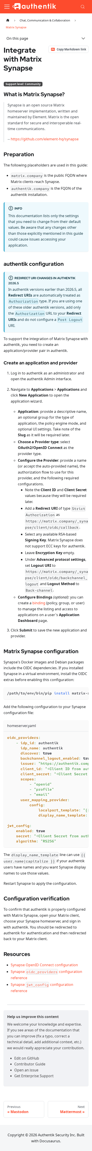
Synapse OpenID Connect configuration (44, 964)
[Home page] (8, 20)
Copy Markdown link (71, 49)
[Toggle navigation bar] (7, 6)
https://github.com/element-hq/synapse (45, 139)
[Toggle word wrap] (75, 692)
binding (38, 602)
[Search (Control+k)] (82, 6)
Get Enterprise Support (34, 1075)
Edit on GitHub (26, 1058)
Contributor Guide (29, 1064)
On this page (17, 38)
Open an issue (26, 1070)
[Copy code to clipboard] (83, 692)
